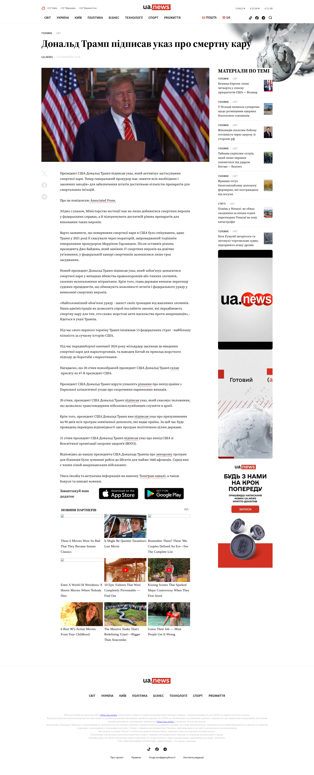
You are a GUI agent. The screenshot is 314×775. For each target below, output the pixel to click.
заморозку (164, 454)
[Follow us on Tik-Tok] (250, 18)
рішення (145, 384)
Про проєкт (116, 757)
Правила (136, 757)
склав (174, 367)
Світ (47, 17)
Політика (95, 17)
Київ (78, 17)
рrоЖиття (172, 17)
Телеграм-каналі (152, 476)
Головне (46, 33)
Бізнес (114, 17)
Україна (63, 17)
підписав (132, 400)
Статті (222, 204)
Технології (134, 17)
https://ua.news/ (108, 715)
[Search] (270, 17)
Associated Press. (103, 200)
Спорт (153, 17)
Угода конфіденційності (162, 757)
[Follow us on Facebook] (257, 18)
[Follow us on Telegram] (263, 18)
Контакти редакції (193, 757)
